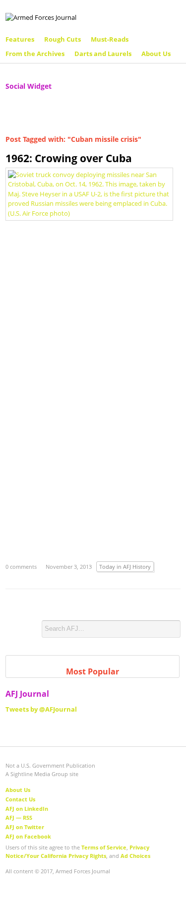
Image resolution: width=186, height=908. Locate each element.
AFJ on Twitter (24, 827)
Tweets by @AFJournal (41, 709)
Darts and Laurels (102, 53)
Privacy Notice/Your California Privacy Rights (77, 851)
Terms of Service (103, 847)
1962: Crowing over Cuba (68, 158)
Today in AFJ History (125, 566)
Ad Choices (135, 855)
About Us (156, 53)
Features (19, 39)
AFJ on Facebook (28, 836)
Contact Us (20, 799)
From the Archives (34, 53)
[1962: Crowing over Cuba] (89, 193)
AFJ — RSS (18, 817)
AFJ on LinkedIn (26, 808)
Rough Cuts (62, 39)
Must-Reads (109, 39)
